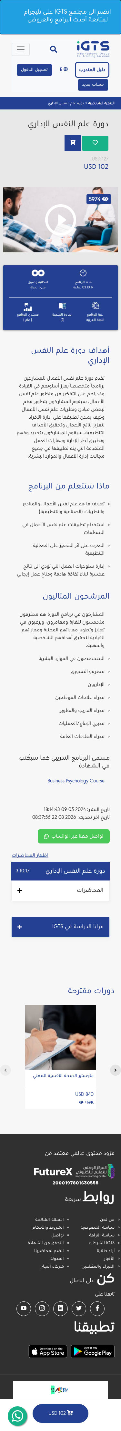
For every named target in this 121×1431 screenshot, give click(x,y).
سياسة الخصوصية (97, 1227)
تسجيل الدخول (34, 70)
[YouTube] (23, 1308)
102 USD (57, 1413)
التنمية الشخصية (101, 103)
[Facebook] (97, 1308)
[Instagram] (42, 1308)
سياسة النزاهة (102, 1235)
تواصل (57, 1235)
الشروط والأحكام (48, 1227)
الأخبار (109, 1259)
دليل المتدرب (92, 69)
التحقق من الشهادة (46, 1243)
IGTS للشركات (102, 1243)
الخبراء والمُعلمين (98, 1266)
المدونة (57, 1259)
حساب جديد (93, 84)
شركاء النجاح (52, 1266)
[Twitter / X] (79, 1308)
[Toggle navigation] (21, 49)
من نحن (107, 1220)
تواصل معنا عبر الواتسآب (77, 836)
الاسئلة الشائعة (49, 1220)
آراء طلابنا (106, 1251)
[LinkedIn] (60, 1308)
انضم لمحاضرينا (49, 1251)
